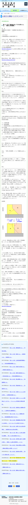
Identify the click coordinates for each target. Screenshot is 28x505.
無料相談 (15, 10)
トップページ (6, 10)
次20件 (17, 486)
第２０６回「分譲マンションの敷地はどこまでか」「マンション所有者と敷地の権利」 (13, 401)
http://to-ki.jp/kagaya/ (6, 48)
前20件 (10, 486)
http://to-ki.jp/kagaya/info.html (8, 59)
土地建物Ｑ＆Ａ (23, 10)
